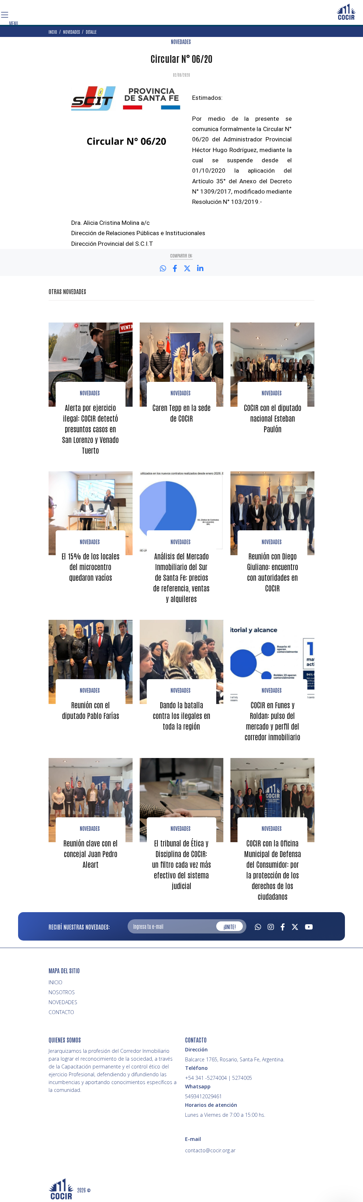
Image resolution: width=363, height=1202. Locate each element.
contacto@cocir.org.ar (210, 1150)
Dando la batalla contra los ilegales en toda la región (181, 715)
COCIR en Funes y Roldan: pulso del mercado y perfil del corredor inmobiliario (272, 720)
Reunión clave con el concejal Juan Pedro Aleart (90, 853)
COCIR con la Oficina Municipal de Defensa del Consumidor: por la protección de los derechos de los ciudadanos (272, 869)
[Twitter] (295, 926)
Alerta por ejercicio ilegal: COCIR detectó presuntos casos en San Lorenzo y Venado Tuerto (90, 429)
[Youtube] (308, 926)
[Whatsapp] (258, 926)
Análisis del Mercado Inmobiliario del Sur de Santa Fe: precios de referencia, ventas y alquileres (181, 577)
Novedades (90, 393)
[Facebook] (282, 926)
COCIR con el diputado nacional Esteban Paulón (272, 418)
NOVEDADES (181, 41)
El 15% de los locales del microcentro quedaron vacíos (90, 566)
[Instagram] (270, 926)
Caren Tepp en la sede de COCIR (181, 413)
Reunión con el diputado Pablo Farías (90, 710)
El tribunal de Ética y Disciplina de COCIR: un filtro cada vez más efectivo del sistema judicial (181, 864)
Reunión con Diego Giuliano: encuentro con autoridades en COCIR (272, 571)
